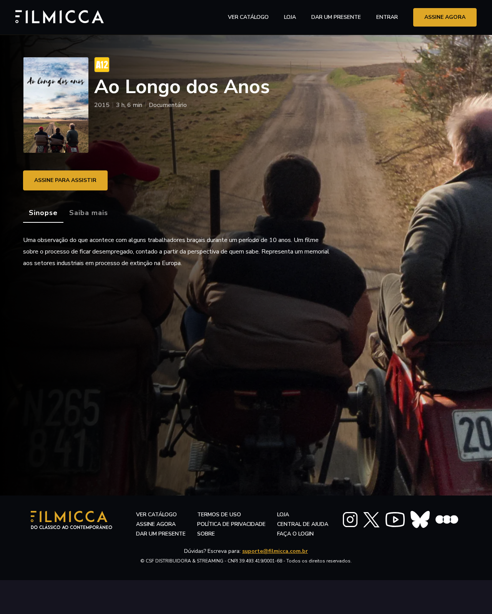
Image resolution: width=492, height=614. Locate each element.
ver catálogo (248, 17)
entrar (387, 17)
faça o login (295, 533)
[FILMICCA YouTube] (395, 519)
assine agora (444, 17)
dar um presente (161, 533)
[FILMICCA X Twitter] (371, 519)
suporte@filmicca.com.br (275, 551)
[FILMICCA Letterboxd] (446, 519)
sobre (206, 533)
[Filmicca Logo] (56, 16)
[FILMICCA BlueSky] (420, 519)
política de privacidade (231, 524)
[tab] (43, 213)
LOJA (290, 17)
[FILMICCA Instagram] (350, 519)
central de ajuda (302, 524)
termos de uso (219, 514)
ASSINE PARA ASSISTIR (65, 180)
